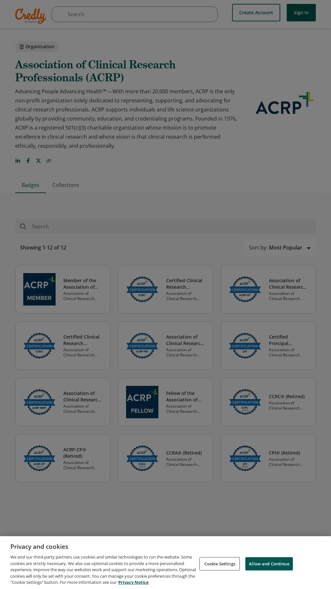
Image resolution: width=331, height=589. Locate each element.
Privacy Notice (133, 582)
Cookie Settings (219, 563)
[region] (165, 562)
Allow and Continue (269, 563)
